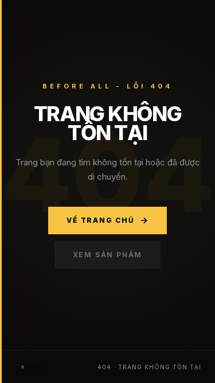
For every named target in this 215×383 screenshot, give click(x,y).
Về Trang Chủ (101, 220)
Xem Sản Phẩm (108, 254)
